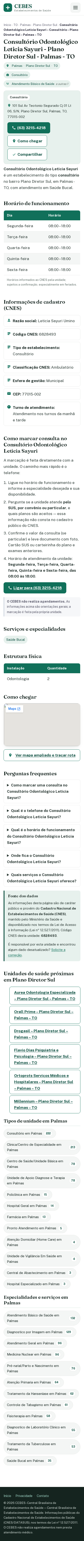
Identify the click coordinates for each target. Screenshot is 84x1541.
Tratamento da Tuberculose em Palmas (41, 1446)
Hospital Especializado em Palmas (36, 1284)
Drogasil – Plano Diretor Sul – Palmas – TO (41, 1034)
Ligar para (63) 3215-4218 (37, 588)
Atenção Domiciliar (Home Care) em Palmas (41, 1242)
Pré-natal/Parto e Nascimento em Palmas (41, 1368)
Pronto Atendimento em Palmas (34, 1228)
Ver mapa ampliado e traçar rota (45, 755)
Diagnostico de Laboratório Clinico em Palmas (41, 1429)
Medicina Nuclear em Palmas (33, 1354)
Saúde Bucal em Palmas (29, 1461)
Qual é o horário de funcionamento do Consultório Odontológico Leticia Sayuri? (41, 836)
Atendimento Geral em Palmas (34, 1343)
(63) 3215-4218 (31, 128)
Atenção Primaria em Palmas (32, 1382)
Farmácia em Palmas (26, 1217)
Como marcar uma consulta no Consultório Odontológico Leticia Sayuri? (38, 791)
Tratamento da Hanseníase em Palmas (40, 1394)
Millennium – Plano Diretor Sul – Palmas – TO (43, 1104)
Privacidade (23, 1496)
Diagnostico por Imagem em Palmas (39, 1332)
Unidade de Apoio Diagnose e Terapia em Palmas (41, 1180)
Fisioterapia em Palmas (28, 1416)
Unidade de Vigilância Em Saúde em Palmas (41, 1258)
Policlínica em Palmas (27, 1194)
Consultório (20, 75)
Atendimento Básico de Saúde (33, 84)
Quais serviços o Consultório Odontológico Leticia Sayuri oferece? (41, 877)
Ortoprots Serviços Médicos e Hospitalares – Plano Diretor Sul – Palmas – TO (43, 1081)
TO (15, 25)
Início (7, 25)
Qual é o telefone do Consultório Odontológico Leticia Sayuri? (39, 813)
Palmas (25, 25)
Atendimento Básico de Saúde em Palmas (41, 1317)
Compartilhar (29, 154)
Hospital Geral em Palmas (30, 1206)
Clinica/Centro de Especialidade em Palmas (41, 1147)
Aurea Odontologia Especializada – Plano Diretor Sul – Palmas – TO (44, 995)
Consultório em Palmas (29, 1133)
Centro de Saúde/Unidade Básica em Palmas (41, 1163)
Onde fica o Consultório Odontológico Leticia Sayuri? (34, 858)
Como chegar (29, 141)
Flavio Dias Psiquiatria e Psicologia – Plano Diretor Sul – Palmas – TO (43, 1056)
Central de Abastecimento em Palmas (39, 1273)
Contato (43, 1496)
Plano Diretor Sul (45, 25)
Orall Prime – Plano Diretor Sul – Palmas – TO (43, 1014)
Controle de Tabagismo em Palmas (37, 1405)
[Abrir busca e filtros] (75, 8)
